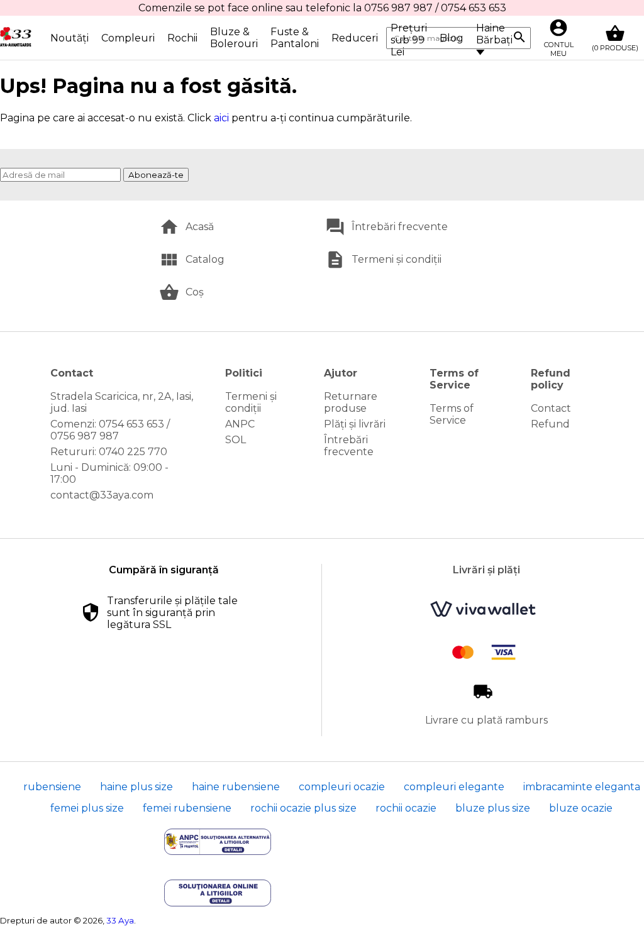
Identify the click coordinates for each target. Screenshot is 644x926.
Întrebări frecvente (400, 227)
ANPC (240, 424)
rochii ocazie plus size (303, 808)
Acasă (200, 227)
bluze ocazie (581, 808)
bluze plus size (492, 808)
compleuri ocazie (342, 787)
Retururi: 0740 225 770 (108, 452)
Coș (195, 292)
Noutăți (69, 38)
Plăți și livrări (355, 424)
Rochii (182, 38)
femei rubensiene (187, 808)
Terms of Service (452, 414)
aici (221, 118)
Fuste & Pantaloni (294, 38)
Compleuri (128, 38)
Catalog (205, 259)
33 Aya (120, 920)
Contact (551, 408)
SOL (235, 440)
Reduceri (354, 38)
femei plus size (87, 808)
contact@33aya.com (101, 495)
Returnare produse (350, 402)
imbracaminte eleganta (581, 787)
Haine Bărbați (494, 34)
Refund (550, 424)
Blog (452, 38)
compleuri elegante (454, 787)
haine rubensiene (236, 787)
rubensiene (52, 787)
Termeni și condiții (396, 259)
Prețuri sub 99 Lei (409, 40)
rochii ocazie (405, 808)
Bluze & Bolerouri (234, 38)
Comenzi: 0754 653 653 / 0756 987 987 (110, 430)
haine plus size (136, 787)
